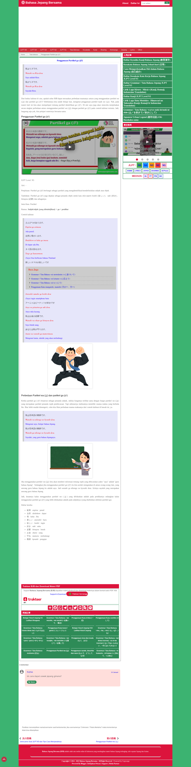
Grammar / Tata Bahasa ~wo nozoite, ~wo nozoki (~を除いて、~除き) (57, 620)
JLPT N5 (23, 50)
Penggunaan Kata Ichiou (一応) (83, 619)
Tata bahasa (34, 54)
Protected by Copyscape (121, 761)
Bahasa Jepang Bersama (44, 2)
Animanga (114, 50)
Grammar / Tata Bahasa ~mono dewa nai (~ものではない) (33, 630)
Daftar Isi (135, 3)
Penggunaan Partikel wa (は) (58, 651)
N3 (151, 165)
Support (105, 764)
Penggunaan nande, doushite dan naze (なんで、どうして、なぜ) (82, 653)
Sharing (104, 50)
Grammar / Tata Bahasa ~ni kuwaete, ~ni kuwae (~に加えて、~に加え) (107, 653)
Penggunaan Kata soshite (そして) (107, 619)
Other (140, 50)
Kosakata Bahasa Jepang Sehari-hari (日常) (144, 64)
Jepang (124, 50)
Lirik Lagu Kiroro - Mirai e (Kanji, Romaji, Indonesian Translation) (144, 90)
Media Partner (114, 764)
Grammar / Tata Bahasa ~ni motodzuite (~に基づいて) (53, 274)
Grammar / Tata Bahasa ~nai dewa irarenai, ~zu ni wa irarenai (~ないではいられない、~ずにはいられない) (107, 642)
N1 (164, 165)
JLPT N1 (63, 50)
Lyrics (132, 50)
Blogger (83, 764)
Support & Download (58, 594)
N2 (158, 165)
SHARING (155, 171)
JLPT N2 (53, 50)
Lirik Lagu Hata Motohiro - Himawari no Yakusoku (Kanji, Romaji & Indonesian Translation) (143, 103)
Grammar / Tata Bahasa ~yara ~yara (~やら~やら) (33, 639)
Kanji (95, 50)
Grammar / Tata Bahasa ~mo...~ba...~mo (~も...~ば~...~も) (107, 630)
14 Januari (114, 672)
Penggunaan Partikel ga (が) (70, 60)
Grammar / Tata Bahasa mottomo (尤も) (32, 652)
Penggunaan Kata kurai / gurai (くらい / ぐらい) (57, 629)
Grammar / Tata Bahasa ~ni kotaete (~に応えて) (50, 278)
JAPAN (146, 171)
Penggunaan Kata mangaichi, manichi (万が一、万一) (53, 287)
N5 (139, 165)
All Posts (164, 171)
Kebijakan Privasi (94, 764)
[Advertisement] (95, 27)
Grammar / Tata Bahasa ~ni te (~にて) (46, 282)
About (125, 3)
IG (146, 176)
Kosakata (86, 50)
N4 (145, 165)
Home (23, 54)
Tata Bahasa (74, 50)
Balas (33, 682)
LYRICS (138, 171)
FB (155, 176)
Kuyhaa (30, 672)
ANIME (129, 171)
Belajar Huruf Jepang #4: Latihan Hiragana (33, 619)
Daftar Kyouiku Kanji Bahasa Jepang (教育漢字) (146, 60)
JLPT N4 (33, 50)
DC (160, 176)
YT (150, 176)
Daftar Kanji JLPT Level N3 (137, 96)
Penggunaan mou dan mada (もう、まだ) (82, 639)
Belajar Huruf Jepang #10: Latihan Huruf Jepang (82, 629)
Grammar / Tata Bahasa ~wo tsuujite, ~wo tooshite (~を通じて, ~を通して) (57, 640)
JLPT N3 (43, 50)
